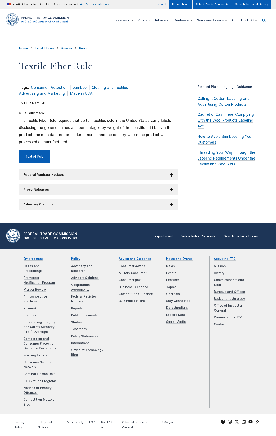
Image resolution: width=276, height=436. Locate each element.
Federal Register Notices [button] (43, 175)
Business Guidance (133, 287)
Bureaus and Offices (229, 291)
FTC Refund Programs (40, 381)
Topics (171, 287)
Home (23, 48)
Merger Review (35, 289)
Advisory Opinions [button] (38, 204)
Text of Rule (34, 156)
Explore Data (175, 315)
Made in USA (81, 93)
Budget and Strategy (229, 298)
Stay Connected (178, 301)
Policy (75, 258)
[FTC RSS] (257, 423)
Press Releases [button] (36, 189)
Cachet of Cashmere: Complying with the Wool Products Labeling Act (226, 120)
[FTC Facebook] (223, 423)
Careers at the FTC (228, 317)
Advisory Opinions (85, 277)
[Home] (39, 23)
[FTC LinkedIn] (244, 423)
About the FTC (225, 258)
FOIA (92, 422)
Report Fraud (180, 4)
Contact (220, 324)
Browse (66, 48)
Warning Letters (35, 355)
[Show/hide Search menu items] (264, 20)
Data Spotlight (177, 307)
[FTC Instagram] (230, 423)
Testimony (79, 329)
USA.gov (168, 422)
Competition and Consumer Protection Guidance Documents (40, 343)
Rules (83, 48)
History (219, 273)
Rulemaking (32, 308)
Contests (173, 294)
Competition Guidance (136, 294)
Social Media (176, 321)
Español (161, 4)
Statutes (30, 315)
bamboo (80, 87)
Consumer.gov (130, 280)
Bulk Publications (132, 301)
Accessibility (75, 422)
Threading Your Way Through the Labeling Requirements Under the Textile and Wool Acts (226, 158)
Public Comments (84, 315)
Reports (77, 308)
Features (173, 280)
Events (171, 273)
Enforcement (33, 258)
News (170, 266)
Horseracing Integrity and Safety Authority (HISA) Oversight (39, 327)
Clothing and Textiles (110, 87)
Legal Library (44, 48)
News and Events (179, 258)
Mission (220, 266)
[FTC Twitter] (237, 422)
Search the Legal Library (251, 4)
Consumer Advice (132, 266)
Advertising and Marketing (42, 93)
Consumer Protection (49, 87)
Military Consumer (132, 273)
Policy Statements (85, 336)
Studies (77, 322)
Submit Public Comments (212, 4)
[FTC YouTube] (250, 423)
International (81, 343)
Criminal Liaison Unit (39, 374)
